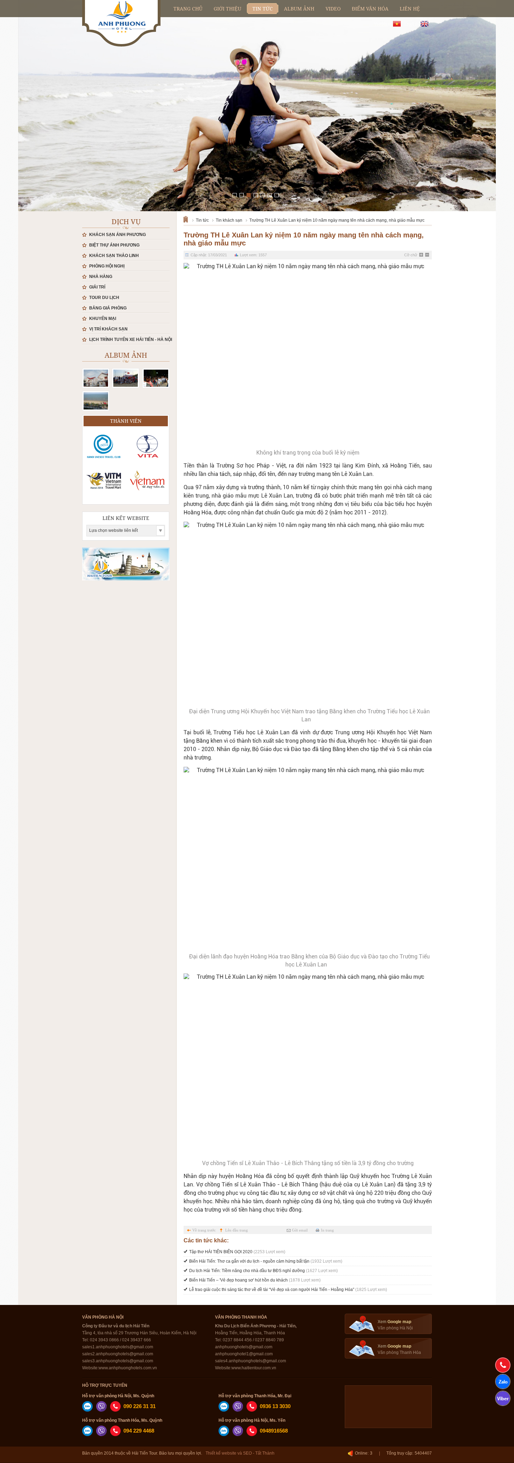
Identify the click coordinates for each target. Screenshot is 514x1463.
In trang (327, 1230)
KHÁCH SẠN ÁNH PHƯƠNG (117, 234)
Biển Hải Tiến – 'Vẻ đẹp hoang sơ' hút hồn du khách (255, 1280)
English (411, 24)
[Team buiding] (125, 378)
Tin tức (202, 220)
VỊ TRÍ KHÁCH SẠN (108, 329)
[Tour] (96, 400)
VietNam (382, 24)
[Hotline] (503, 1365)
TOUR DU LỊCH (104, 297)
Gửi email (300, 1230)
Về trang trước (204, 1230)
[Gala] (156, 378)
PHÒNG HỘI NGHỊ (106, 266)
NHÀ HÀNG (100, 276)
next (477, 93)
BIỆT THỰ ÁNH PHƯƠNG (114, 245)
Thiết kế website (221, 1453)
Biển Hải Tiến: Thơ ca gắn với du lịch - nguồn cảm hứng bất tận (265, 1261)
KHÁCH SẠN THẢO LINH (114, 255)
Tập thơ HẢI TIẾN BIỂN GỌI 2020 (237, 1251)
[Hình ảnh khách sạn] (96, 378)
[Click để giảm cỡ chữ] (427, 255)
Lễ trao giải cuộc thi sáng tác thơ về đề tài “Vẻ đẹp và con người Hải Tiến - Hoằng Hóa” (288, 1289)
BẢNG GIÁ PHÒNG (108, 308)
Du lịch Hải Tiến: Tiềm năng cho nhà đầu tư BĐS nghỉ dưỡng (263, 1270)
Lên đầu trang (236, 1230)
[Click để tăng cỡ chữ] (421, 255)
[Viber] (101, 1410)
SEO (247, 1453)
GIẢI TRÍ (97, 287)
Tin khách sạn (229, 220)
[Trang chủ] (188, 219)
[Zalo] (87, 1410)
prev (36, 93)
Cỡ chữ (410, 255)
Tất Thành (264, 1453)
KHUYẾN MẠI (102, 318)
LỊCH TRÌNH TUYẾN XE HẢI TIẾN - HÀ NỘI (130, 339)
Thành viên (126, 421)
